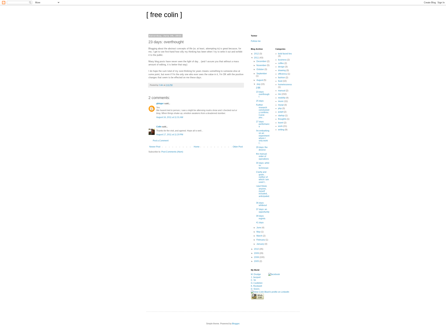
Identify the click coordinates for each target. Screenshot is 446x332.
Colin (158, 126)
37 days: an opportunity (262, 210)
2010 (256, 249)
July (258, 84)
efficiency (282, 74)
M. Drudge (256, 274)
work (280, 126)
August (260, 80)
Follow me (256, 41)
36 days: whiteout (261, 204)
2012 (256, 53)
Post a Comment (160, 140)
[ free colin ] (164, 14)
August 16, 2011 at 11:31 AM (169, 117)
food (280, 81)
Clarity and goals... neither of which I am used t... (262, 177)
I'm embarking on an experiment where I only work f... (262, 136)
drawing (282, 70)
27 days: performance (263, 124)
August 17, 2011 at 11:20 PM (169, 134)
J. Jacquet (255, 277)
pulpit (280, 112)
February (261, 240)
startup (281, 115)
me (279, 94)
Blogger (235, 323)
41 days (260, 222)
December (261, 61)
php (280, 108)
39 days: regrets (260, 217)
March (259, 236)
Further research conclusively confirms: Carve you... (262, 111)
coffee (281, 63)
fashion (281, 77)
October (260, 69)
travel (280, 122)
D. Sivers (255, 289)
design (281, 67)
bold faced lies (285, 53)
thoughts (282, 119)
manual (281, 90)
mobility (281, 98)
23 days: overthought (263, 94)
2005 (256, 261)
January (260, 244)
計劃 (258, 87)
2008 (256, 257)
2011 (256, 57)
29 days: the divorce (262, 148)
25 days (260, 101)
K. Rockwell (256, 286)
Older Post (238, 147)
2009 (256, 253)
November (261, 65)
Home (196, 147)
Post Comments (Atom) (172, 152)
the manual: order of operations (262, 156)
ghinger (160, 103)
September (261, 73)
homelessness (285, 84)
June (259, 227)
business (282, 60)
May (258, 232)
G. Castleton (257, 283)
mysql (281, 105)
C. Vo (253, 280)
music (281, 101)
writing (281, 129)
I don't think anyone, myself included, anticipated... (263, 192)
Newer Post (154, 147)
